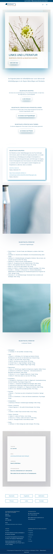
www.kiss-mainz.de (14, 168)
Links (26, 501)
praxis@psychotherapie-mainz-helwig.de (20, 456)
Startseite (11, 496)
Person (12, 501)
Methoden (41, 496)
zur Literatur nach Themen (26, 130)
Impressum (26, 552)
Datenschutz (43, 550)
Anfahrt (7, 530)
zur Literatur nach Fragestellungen (26, 115)
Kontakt (41, 501)
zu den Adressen (26, 99)
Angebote (26, 496)
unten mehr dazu (14, 62)
